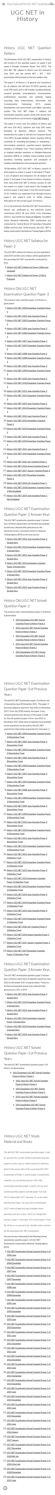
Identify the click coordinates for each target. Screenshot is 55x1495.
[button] (3, 4)
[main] (27, 15)
